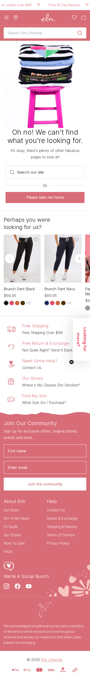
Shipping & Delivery (62, 527)
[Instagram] (6, 586)
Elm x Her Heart (16, 518)
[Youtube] (28, 586)
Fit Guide (11, 527)
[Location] (15, 17)
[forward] (79, 258)
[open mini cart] (83, 17)
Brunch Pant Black (19, 289)
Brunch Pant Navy (59, 289)
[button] (81, 339)
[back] (9, 258)
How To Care (14, 543)
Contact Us (56, 510)
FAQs (8, 551)
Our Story (11, 510)
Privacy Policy (58, 543)
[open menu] (6, 17)
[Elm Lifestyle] (48, 17)
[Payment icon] (15, 670)
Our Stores (12, 535)
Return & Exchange (62, 518)
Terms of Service (61, 535)
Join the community (45, 484)
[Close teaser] (71, 362)
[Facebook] (17, 586)
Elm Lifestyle (51, 659)
